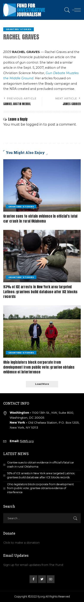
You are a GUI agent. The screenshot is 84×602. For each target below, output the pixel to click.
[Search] (66, 9)
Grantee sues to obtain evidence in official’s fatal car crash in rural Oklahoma (40, 218)
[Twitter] (42, 579)
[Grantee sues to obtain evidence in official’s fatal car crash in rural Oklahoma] (42, 185)
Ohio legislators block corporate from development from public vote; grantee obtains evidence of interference (39, 367)
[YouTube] (50, 579)
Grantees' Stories (18, 29)
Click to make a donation (21, 542)
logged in (34, 124)
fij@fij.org (27, 441)
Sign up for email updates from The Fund (33, 564)
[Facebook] (33, 579)
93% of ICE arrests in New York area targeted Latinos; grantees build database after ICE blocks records (40, 291)
